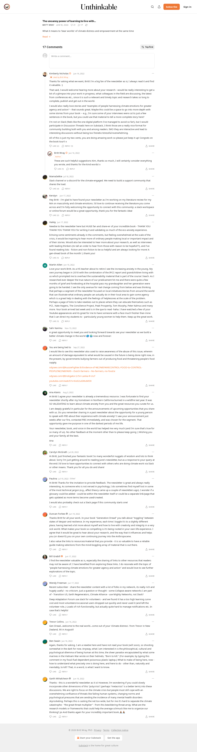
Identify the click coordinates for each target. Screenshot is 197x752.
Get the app (113, 737)
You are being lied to (60, 347)
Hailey (52, 222)
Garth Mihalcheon (58, 678)
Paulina (53, 478)
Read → (46, 36)
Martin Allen (55, 264)
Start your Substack (90, 737)
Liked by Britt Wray (60, 77)
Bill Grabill (54, 556)
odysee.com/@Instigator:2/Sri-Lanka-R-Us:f (72, 375)
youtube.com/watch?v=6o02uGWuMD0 (70, 380)
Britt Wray (48, 25)
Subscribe (171, 6)
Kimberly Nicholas (58, 73)
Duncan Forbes (57, 513)
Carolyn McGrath (58, 451)
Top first (149, 47)
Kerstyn (53, 195)
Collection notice (119, 730)
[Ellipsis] (153, 73)
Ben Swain (54, 640)
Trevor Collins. (56, 621)
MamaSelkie (55, 176)
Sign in (187, 6)
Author (58, 156)
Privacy (97, 730)
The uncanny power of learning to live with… (69, 21)
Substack (83, 745)
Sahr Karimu (55, 328)
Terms (106, 730)
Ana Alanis (54, 392)
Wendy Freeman (58, 582)
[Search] (152, 7)
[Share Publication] (159, 7)
